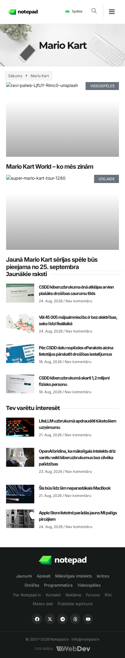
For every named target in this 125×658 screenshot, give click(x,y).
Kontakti (53, 594)
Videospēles (89, 585)
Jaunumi (24, 576)
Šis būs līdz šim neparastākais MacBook (74, 488)
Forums (93, 594)
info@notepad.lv (86, 639)
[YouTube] (88, 619)
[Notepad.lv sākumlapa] (62, 560)
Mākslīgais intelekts (73, 576)
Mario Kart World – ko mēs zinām (49, 166)
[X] (50, 619)
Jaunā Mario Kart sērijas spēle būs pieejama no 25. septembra (51, 263)
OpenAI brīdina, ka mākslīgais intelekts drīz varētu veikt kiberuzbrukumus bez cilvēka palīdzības (77, 457)
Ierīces (103, 576)
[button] (94, 11)
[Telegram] (62, 619)
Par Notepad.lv (27, 594)
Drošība (32, 585)
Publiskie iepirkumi (75, 603)
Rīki (108, 594)
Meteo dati (43, 603)
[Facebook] (37, 619)
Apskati (43, 576)
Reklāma (73, 594)
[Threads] (75, 619)
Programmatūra (58, 585)
